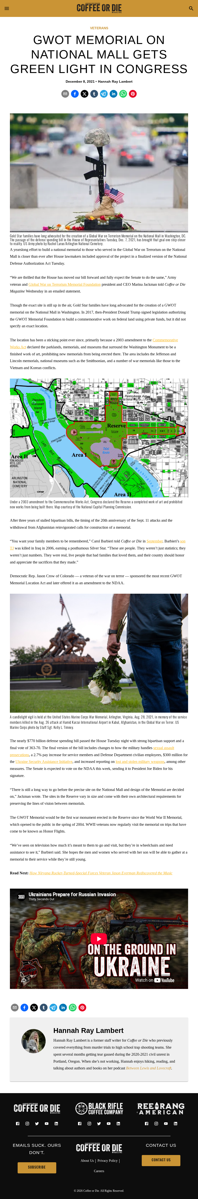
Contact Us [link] (161, 1160)
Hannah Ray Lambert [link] (115, 81)
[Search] (191, 9)
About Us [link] (87, 1160)
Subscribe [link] (37, 1168)
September (155, 541)
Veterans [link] (99, 28)
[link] (99, 8)
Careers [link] (99, 1171)
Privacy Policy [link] (108, 1160)
